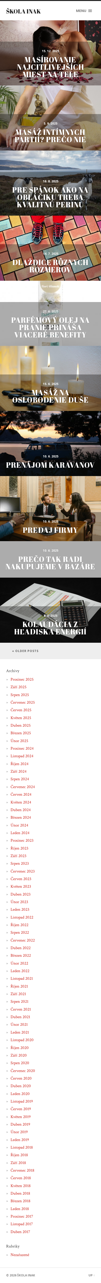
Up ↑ (91, 1275)
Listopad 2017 (22, 1224)
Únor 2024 (19, 825)
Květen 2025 (21, 718)
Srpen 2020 (20, 1063)
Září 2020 (19, 1055)
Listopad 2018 (22, 1147)
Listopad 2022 (22, 917)
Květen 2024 (21, 802)
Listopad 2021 (22, 978)
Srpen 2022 (20, 932)
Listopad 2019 (22, 1101)
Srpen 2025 (20, 695)
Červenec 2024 (23, 787)
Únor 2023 (19, 902)
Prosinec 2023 (22, 840)
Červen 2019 (21, 1109)
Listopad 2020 (22, 1040)
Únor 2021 (19, 1024)
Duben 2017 (20, 1232)
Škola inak (23, 11)
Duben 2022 (21, 948)
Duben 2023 (21, 894)
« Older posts (25, 651)
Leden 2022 (20, 971)
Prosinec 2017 (22, 1216)
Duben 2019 (20, 1124)
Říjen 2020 (20, 1047)
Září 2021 (18, 994)
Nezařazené (20, 1255)
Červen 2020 (21, 1078)
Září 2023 (18, 856)
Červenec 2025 (23, 702)
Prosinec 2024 (22, 748)
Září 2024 (18, 771)
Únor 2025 (19, 741)
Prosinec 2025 (22, 679)
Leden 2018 (20, 1209)
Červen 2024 (21, 794)
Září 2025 (18, 687)
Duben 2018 (20, 1193)
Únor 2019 (19, 1132)
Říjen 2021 (19, 986)
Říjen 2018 (19, 1155)
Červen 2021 (21, 1009)
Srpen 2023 (20, 863)
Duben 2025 (21, 725)
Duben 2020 (21, 1086)
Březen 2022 (21, 955)
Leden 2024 (20, 833)
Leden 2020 (20, 1093)
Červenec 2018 (22, 1170)
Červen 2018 (21, 1178)
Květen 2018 (21, 1186)
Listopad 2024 (22, 756)
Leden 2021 (20, 1032)
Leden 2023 (20, 909)
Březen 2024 (21, 817)
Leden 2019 (20, 1140)
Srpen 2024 (20, 779)
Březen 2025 (21, 733)
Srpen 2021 (19, 1001)
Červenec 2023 (23, 871)
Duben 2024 (21, 810)
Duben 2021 (20, 1017)
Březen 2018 (20, 1201)
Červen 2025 (21, 710)
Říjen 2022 (19, 925)
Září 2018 (18, 1163)
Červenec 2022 (23, 940)
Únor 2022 (19, 963)
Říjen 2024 (19, 764)
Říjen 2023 (19, 848)
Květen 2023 (21, 886)
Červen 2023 (21, 879)
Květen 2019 (21, 1117)
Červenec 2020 (23, 1070)
